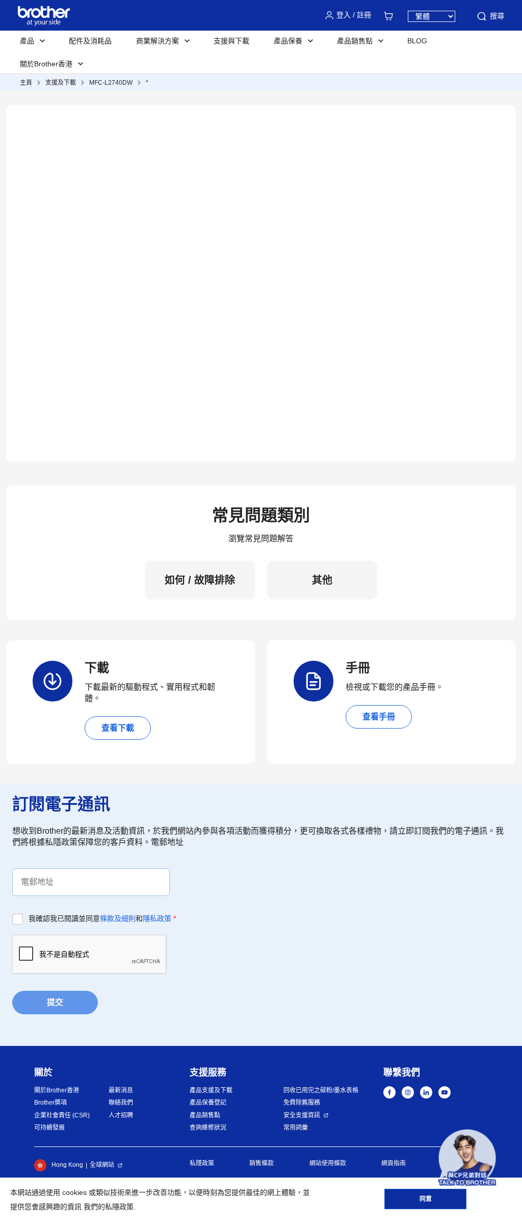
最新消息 (121, 1090)
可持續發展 (49, 1127)
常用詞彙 (295, 1127)
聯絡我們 (121, 1102)
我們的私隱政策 (109, 1207)
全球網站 (102, 1164)
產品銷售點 (205, 1115)
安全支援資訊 (301, 1115)
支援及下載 (60, 82)
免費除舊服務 (301, 1102)
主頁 (26, 82)
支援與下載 (231, 41)
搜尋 (497, 16)
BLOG (417, 41)
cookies (74, 1192)
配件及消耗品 (90, 41)
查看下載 (117, 727)
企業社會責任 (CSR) (62, 1115)
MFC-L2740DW (111, 82)
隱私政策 (157, 918)
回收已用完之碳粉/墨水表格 (320, 1090)
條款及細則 (118, 918)
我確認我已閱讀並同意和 (102, 918)
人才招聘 (121, 1115)
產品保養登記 (208, 1102)
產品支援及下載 (211, 1090)
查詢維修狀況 (208, 1127)
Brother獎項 (50, 1102)
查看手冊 (378, 716)
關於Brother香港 (56, 1090)
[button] (467, 1158)
